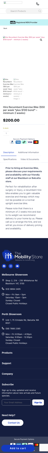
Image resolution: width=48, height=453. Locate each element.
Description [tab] (8, 152)
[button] (2, 4)
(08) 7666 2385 (13, 328)
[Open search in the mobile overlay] (24, 11)
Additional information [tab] (28, 152)
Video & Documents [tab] (30, 159)
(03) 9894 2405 (13, 289)
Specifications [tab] (9, 159)
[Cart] (43, 4)
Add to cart (18, 448)
